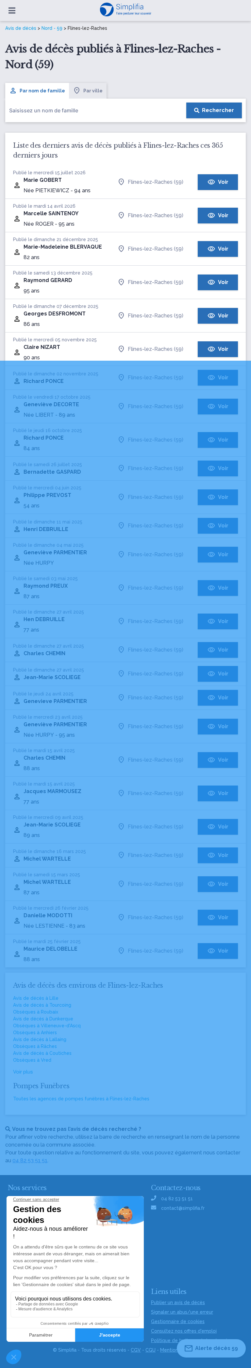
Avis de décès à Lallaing (39, 1039)
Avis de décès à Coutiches (42, 1053)
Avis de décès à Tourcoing (42, 1005)
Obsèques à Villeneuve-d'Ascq (47, 1025)
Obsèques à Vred (32, 1060)
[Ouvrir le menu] (11, 10)
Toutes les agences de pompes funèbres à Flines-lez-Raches (81, 1098)
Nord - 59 (52, 28)
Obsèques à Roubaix (35, 1012)
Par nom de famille (42, 90)
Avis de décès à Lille (36, 998)
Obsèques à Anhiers (35, 1032)
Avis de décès (20, 28)
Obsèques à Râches (35, 1046)
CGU (150, 1350)
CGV (136, 1350)
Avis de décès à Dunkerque (43, 1018)
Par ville (93, 90)
